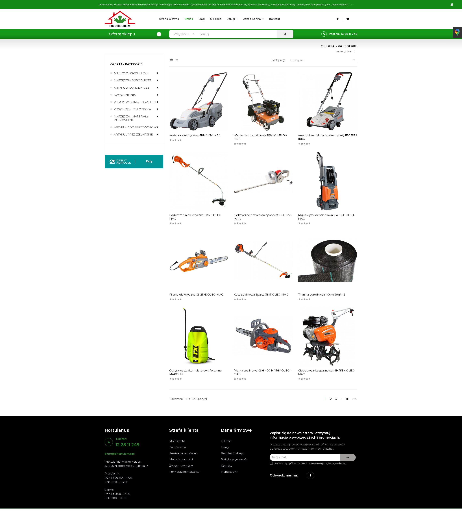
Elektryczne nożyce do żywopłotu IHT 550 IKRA (262, 216)
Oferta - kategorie (126, 64)
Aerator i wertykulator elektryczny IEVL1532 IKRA (327, 137)
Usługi (225, 447)
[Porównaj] (338, 19)
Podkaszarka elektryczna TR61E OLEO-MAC (195, 216)
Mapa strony (229, 471)
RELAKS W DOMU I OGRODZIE (135, 102)
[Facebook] (310, 475)
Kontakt (226, 465)
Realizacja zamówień (183, 453)
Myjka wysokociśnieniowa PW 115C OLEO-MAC (326, 216)
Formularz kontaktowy (184, 471)
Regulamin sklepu (233, 453)
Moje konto (177, 441)
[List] (177, 60)
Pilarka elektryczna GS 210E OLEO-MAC (196, 294)
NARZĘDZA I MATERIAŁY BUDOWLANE (131, 118)
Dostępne (323, 60)
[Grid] (171, 60)
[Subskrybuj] (348, 457)
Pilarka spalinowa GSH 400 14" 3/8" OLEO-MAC (262, 372)
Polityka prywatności (234, 459)
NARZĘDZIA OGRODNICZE (132, 80)
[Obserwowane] (348, 19)
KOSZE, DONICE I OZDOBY (132, 109)
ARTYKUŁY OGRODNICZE (131, 87)
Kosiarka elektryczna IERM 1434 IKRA (194, 135)
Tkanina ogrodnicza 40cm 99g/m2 (321, 294)
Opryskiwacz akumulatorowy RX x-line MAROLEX (195, 372)
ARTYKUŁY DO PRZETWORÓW (135, 127)
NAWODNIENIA (125, 95)
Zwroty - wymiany (181, 465)
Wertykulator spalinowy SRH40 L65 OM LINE (260, 137)
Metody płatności (181, 459)
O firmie (226, 441)
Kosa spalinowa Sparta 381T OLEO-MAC (261, 294)
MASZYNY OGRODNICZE (131, 73)
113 (348, 399)
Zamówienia (177, 447)
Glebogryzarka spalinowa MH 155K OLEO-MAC (326, 372)
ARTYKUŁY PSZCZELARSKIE (133, 134)
